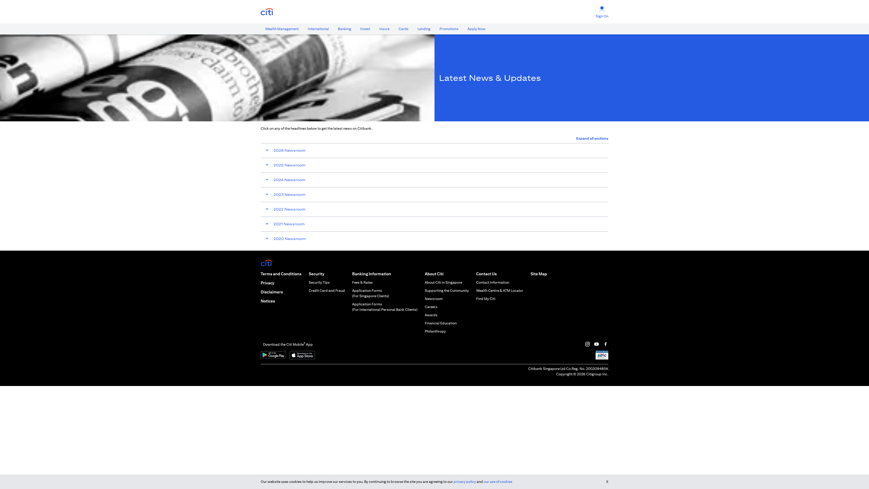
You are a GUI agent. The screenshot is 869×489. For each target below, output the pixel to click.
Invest (365, 29)
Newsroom (434, 299)
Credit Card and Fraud (327, 290)
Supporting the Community (447, 290)
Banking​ (344, 29)
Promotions (448, 29)
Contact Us (486, 273)
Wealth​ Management (282, 29)
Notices (268, 301)
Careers (431, 307)
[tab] (282, 29)
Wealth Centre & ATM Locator (499, 290)
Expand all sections (592, 138)
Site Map (538, 273)
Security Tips (319, 282)
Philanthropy (435, 331)
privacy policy (465, 481)
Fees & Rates (362, 282)
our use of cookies (498, 481)
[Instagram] (587, 344)
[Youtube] (596, 344)
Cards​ (403, 29)
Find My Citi (485, 299)
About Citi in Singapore (443, 282)
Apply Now (476, 29)
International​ (318, 29)
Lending (424, 29)
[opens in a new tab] (267, 12)
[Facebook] (605, 344)
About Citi (434, 273)
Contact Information (492, 282)
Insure (384, 29)
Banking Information (371, 273)
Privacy (267, 282)
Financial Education (441, 323)
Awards (431, 315)
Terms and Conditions (281, 273)
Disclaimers (272, 292)
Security (316, 273)
